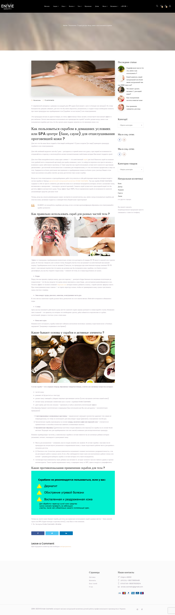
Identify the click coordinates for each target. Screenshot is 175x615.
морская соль (61, 284)
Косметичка (37, 100)
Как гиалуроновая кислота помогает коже (134, 99)
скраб (85, 159)
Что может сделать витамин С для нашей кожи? (134, 91)
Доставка (92, 577)
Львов (120, 196)
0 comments (49, 100)
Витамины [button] (113, 6)
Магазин (47, 6)
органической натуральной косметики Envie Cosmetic (68, 181)
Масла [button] (104, 6)
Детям (97, 6)
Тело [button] (79, 6)
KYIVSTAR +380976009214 (131, 583)
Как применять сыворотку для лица (133, 107)
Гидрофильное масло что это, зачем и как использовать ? (135, 71)
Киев (119, 183)
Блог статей (93, 583)
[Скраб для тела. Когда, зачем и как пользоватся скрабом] (37, 533)
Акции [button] (55, 6)
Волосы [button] (71, 6)
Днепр (120, 187)
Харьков (121, 190)
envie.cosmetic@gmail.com (132, 587)
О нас (91, 587)
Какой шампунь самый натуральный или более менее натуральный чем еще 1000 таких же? (130, 81)
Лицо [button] (63, 6)
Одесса (120, 193)
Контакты (92, 580)
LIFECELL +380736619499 (130, 580)
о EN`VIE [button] (123, 6)
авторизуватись (65, 546)
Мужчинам (88, 6)
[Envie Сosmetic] (8, 6)
